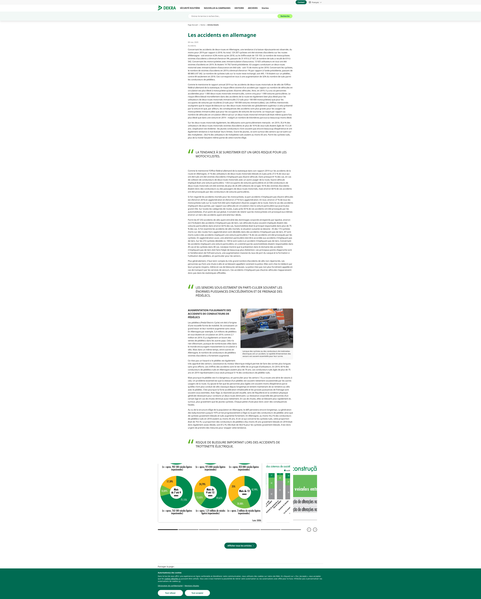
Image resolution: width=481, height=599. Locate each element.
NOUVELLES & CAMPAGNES (217, 8)
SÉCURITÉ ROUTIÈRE (190, 8)
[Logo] (168, 8)
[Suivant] (315, 530)
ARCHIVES (253, 8)
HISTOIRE (239, 8)
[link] (315, 2)
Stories (265, 8)
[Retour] (309, 530)
